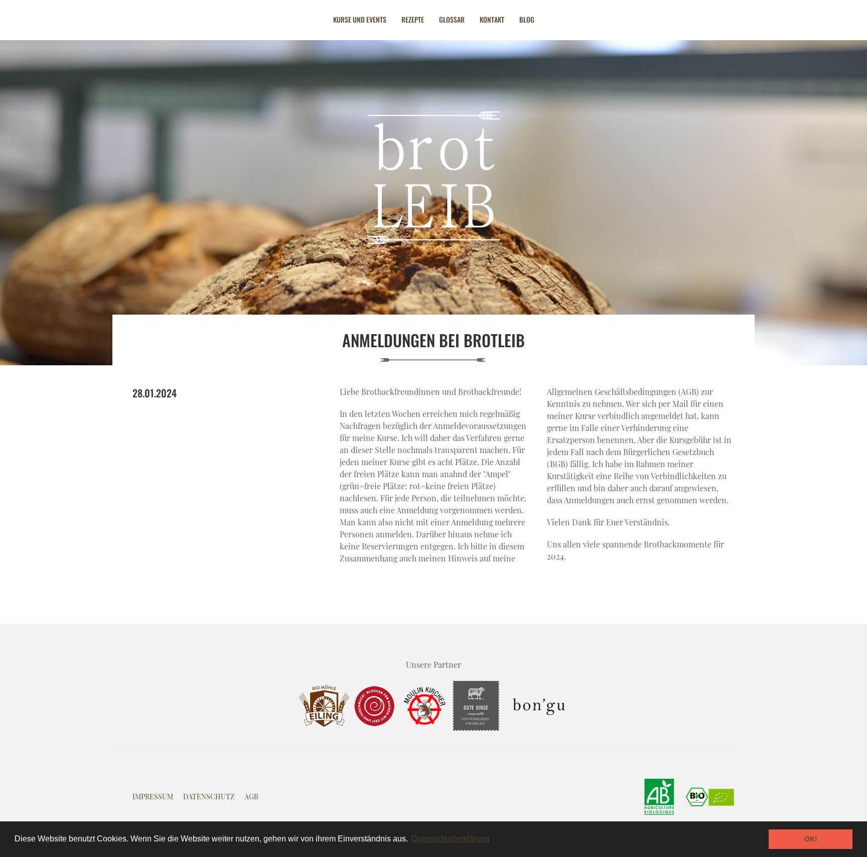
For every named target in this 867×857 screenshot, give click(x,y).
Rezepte (412, 19)
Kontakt (492, 19)
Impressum (152, 796)
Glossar (452, 19)
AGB (251, 796)
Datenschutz (208, 796)
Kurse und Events (359, 19)
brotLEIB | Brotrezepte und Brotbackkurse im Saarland (433, 177)
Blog (526, 19)
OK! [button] (810, 839)
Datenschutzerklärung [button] (450, 838)
